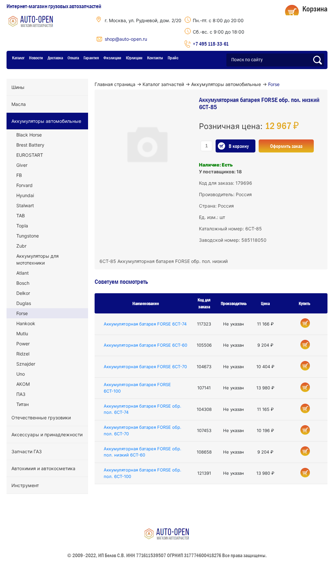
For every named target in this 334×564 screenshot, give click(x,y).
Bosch (22, 283)
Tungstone (27, 236)
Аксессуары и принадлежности (47, 434)
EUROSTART (29, 155)
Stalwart (25, 205)
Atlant (22, 273)
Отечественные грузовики (41, 417)
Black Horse (29, 134)
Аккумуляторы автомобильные (46, 121)
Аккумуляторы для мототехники (37, 259)
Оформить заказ (286, 146)
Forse (22, 313)
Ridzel (22, 353)
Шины (17, 87)
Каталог (18, 57)
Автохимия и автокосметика (43, 468)
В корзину (239, 146)
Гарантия (91, 57)
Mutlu (22, 333)
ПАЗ (20, 394)
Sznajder (25, 364)
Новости (36, 57)
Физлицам (112, 57)
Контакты (155, 57)
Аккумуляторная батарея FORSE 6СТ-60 (145, 345)
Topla (22, 225)
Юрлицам (134, 57)
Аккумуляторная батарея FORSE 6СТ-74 (145, 323)
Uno (20, 374)
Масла (18, 104)
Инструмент (25, 485)
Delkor (23, 293)
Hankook (25, 323)
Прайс (173, 57)
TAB (20, 215)
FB (19, 175)
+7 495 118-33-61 (211, 44)
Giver (21, 165)
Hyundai (25, 195)
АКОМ (23, 384)
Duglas (23, 303)
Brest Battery (30, 145)
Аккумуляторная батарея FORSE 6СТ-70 (145, 366)
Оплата (73, 57)
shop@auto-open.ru (126, 39)
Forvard (24, 185)
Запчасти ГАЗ (26, 451)
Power (23, 343)
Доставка (55, 57)
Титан (22, 404)
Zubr (21, 246)
